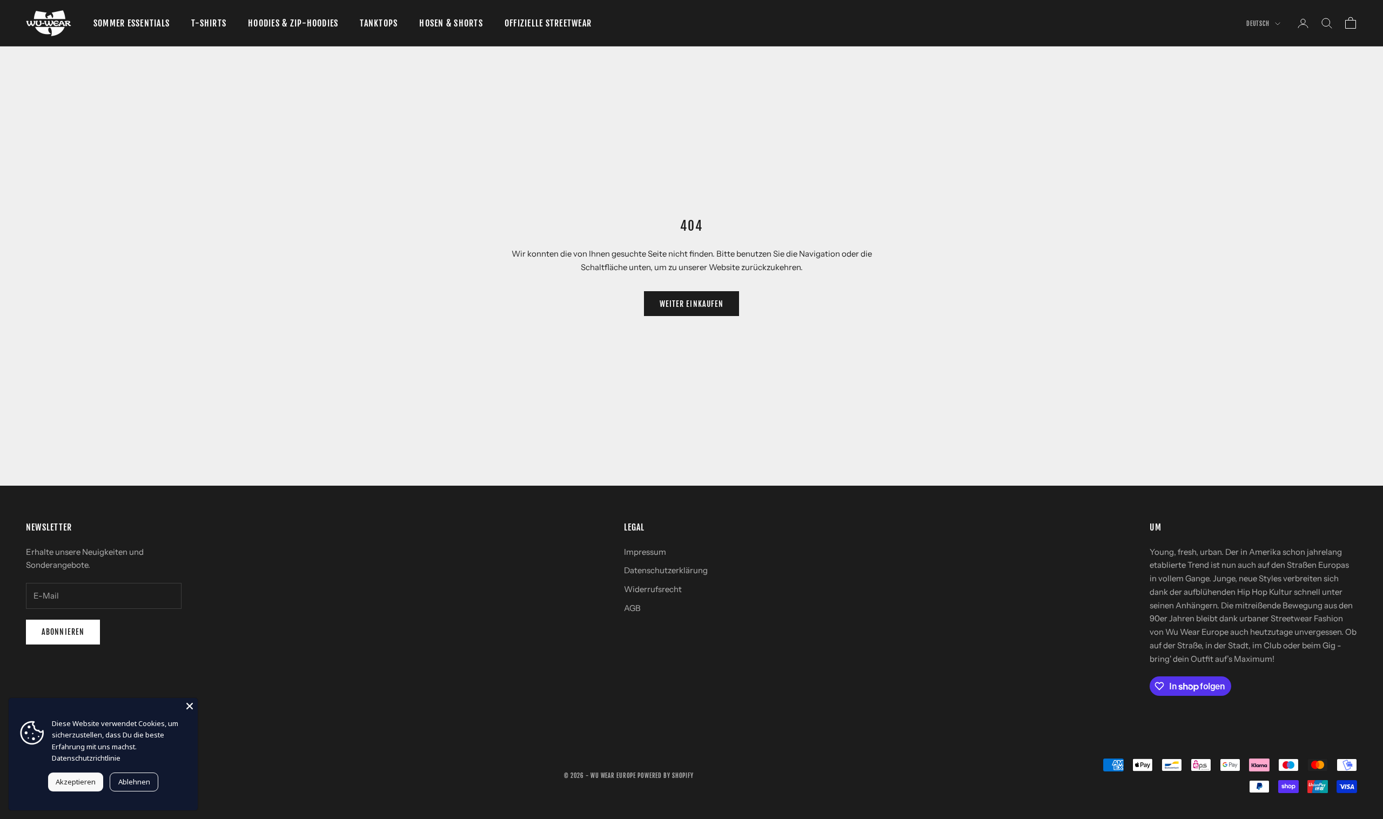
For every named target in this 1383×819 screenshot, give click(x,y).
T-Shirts (208, 23)
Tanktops (379, 23)
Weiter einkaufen (692, 303)
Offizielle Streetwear (548, 23)
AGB (632, 608)
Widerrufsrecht (653, 589)
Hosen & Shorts (450, 23)
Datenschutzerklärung (666, 570)
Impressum (645, 552)
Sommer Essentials (131, 23)
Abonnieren (63, 631)
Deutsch (1258, 24)
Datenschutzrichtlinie (86, 758)
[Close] (189, 706)
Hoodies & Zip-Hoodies (293, 23)
